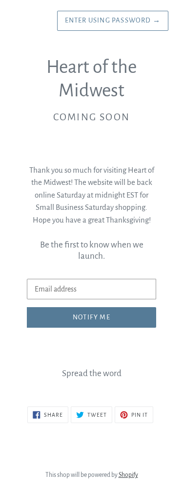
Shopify (128, 475)
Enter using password (113, 20)
